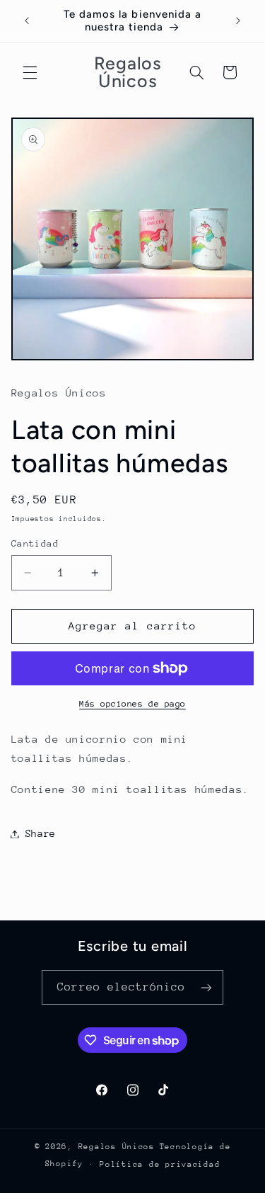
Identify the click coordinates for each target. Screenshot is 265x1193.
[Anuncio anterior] (26, 20)
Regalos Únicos (116, 1146)
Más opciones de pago (132, 704)
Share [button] (40, 833)
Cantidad (35, 543)
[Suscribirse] (205, 987)
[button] (29, 72)
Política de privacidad (160, 1164)
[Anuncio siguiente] (238, 20)
